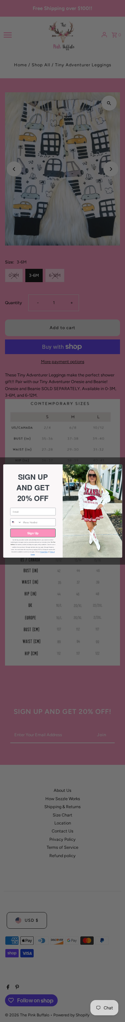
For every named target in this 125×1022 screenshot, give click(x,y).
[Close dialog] (118, 468)
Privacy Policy (43, 552)
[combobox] (15, 522)
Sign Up (32, 533)
